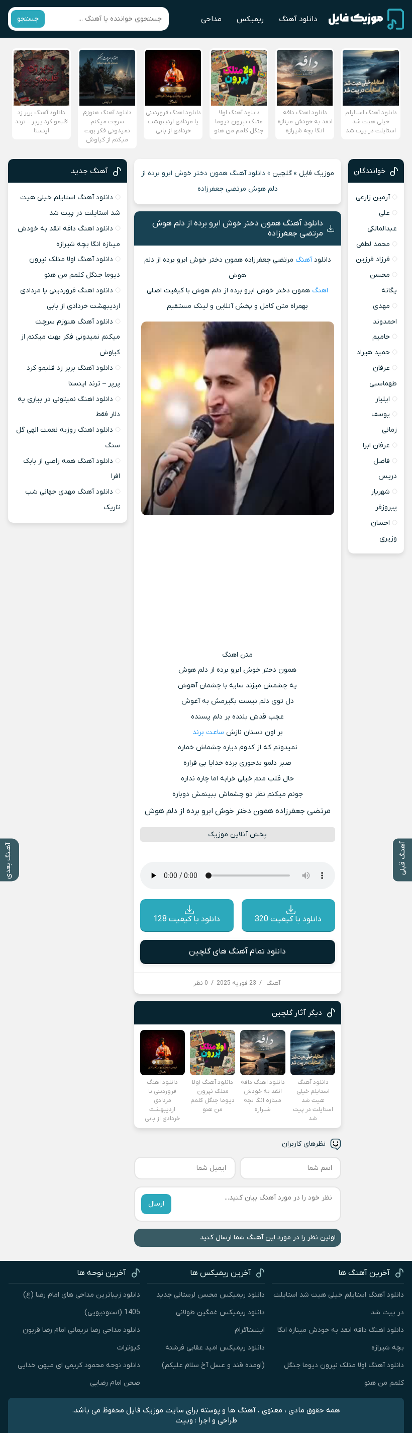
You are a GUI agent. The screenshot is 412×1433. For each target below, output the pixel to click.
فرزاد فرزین (373, 259)
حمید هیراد (373, 352)
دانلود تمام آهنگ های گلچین (237, 951)
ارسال (156, 1204)
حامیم (381, 337)
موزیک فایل (316, 173)
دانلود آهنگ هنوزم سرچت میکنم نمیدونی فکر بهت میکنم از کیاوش (70, 337)
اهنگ (320, 290)
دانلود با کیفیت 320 (288, 919)
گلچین (282, 173)
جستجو (28, 19)
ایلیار (382, 399)
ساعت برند (208, 732)
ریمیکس (250, 19)
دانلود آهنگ (298, 19)
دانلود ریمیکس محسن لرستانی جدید (210, 1295)
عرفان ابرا (376, 445)
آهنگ (303, 260)
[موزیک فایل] (366, 19)
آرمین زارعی (373, 197)
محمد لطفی (373, 244)
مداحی (211, 19)
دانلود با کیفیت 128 (186, 919)
